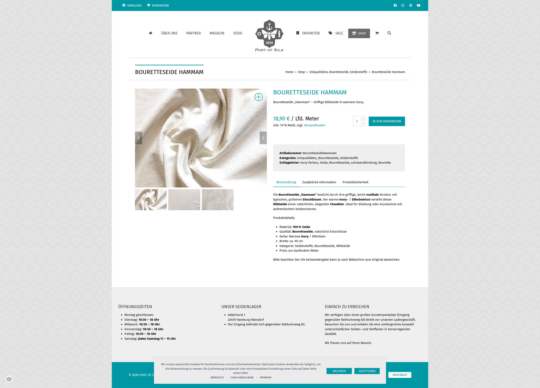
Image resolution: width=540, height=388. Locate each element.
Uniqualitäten (307, 158)
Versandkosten (314, 125)
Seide (324, 162)
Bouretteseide (328, 158)
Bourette (384, 162)
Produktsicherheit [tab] (355, 182)
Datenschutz (217, 377)
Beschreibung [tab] (286, 182)
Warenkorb (160, 5)
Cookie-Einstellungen (242, 377)
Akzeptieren (367, 371)
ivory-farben (309, 162)
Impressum (265, 377)
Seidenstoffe (349, 158)
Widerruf (400, 375)
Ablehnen (339, 371)
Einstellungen (9, 379)
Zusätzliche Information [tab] (319, 182)
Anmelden (134, 5)
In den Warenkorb (387, 121)
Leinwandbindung (364, 162)
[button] (389, 33)
